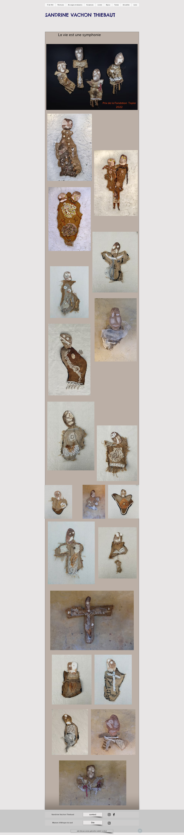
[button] (60, 4)
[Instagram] (109, 814)
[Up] (140, 831)
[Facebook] (114, 814)
